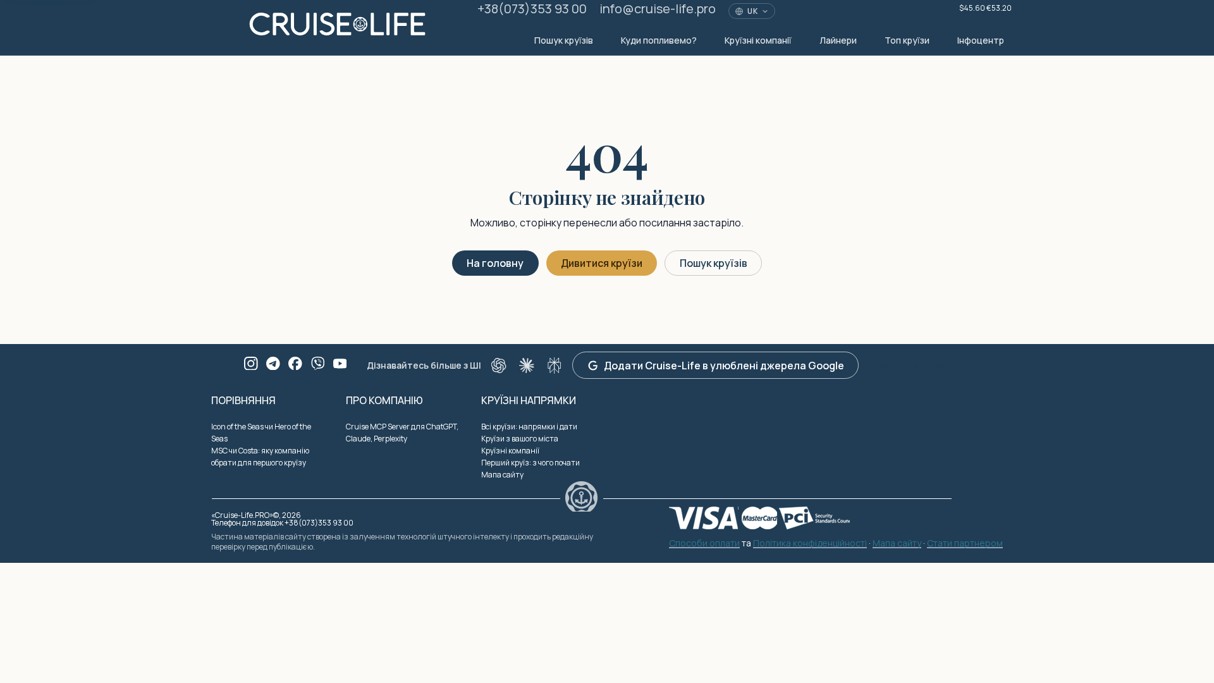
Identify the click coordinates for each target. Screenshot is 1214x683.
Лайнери (838, 40)
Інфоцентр (980, 40)
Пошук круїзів (563, 40)
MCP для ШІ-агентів (924, 365)
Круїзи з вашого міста (519, 438)
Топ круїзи (907, 40)
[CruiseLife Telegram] (273, 364)
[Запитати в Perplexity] (554, 365)
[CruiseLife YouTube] (340, 364)
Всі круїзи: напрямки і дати (529, 426)
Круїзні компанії (758, 40)
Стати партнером (965, 543)
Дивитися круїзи (601, 263)
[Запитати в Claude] (526, 365)
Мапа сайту (502, 474)
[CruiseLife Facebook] (295, 364)
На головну (495, 263)
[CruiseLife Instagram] (251, 364)
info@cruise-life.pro (657, 8)
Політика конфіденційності (810, 543)
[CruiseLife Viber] (318, 364)
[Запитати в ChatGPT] (498, 365)
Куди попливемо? (659, 40)
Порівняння (243, 400)
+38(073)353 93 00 (532, 8)
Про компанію (384, 400)
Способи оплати (704, 543)
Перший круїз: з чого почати (530, 462)
